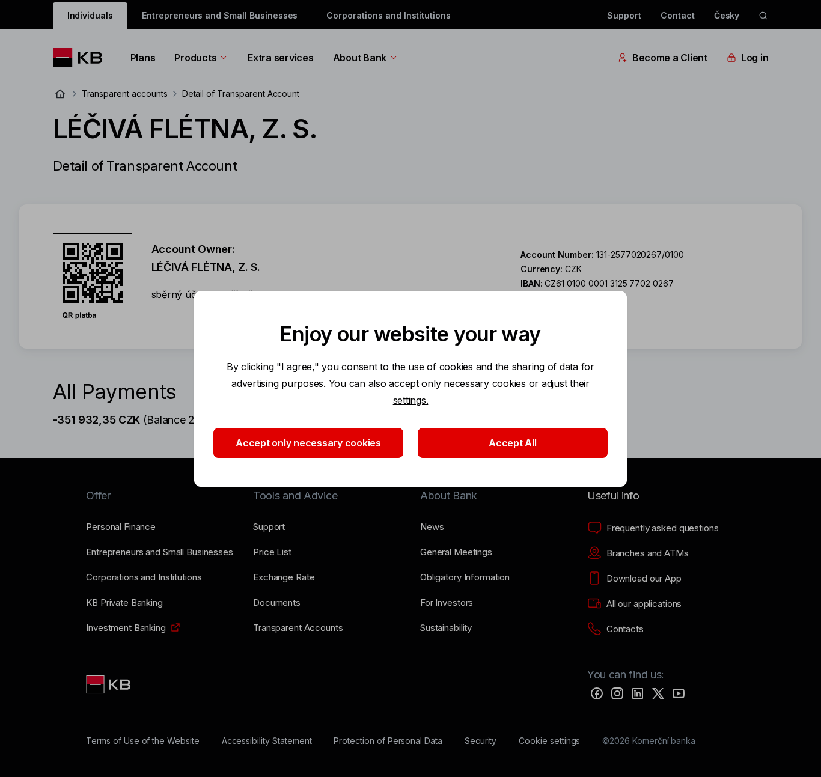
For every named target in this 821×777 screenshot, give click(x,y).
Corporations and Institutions (388, 15)
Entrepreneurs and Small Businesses (220, 15)
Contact (678, 15)
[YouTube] (678, 693)
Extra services (280, 58)
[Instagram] (617, 693)
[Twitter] (658, 693)
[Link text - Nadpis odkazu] (109, 684)
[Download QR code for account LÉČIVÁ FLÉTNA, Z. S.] (92, 276)
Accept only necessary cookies (308, 443)
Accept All (512, 443)
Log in (754, 58)
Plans (143, 58)
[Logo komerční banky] (82, 57)
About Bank (359, 58)
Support (624, 15)
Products (195, 58)
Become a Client (669, 58)
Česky (727, 15)
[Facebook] (596, 693)
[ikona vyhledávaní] (763, 15)
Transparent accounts (125, 93)
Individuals (90, 15)
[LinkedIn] (637, 693)
